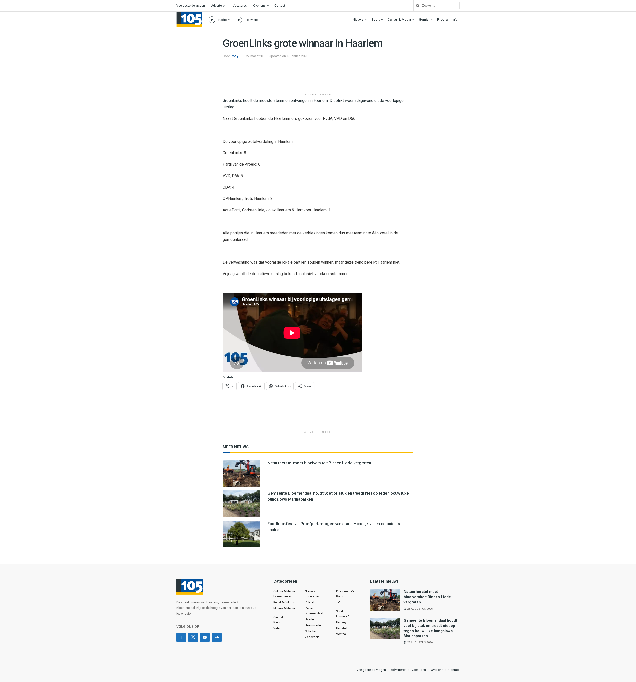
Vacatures (240, 5)
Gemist (424, 19)
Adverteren (218, 5)
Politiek (310, 602)
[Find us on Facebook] (181, 637)
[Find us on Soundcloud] (217, 637)
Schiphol (311, 631)
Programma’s (447, 19)
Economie (312, 596)
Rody (234, 56)
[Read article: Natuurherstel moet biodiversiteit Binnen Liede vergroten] (241, 473)
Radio (222, 20)
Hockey (341, 622)
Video (277, 628)
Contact (279, 5)
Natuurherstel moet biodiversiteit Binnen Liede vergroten (319, 462)
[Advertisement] (318, 78)
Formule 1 (343, 616)
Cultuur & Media (399, 19)
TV (338, 602)
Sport (375, 19)
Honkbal (341, 628)
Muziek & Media (284, 608)
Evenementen (282, 596)
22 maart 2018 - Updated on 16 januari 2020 (277, 56)
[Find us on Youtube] (205, 637)
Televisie (251, 20)
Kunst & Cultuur (283, 602)
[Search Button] (415, 5)
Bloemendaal (314, 613)
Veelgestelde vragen (190, 5)
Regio (309, 608)
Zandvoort (312, 637)
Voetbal (341, 634)
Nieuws (358, 19)
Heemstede (313, 625)
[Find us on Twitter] (193, 637)
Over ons (259, 5)
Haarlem (311, 619)
